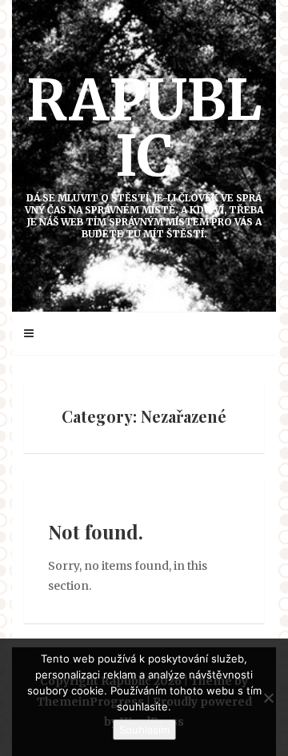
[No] (268, 698)
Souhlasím (144, 729)
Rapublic (144, 152)
